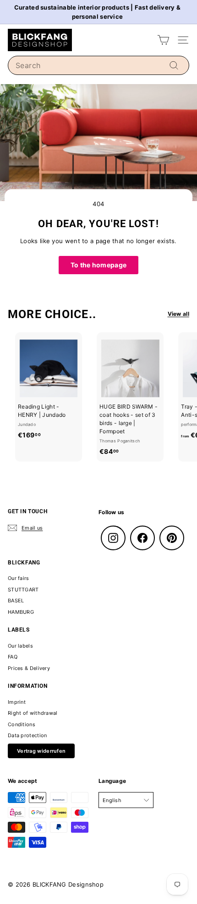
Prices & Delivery (29, 668)
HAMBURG (21, 612)
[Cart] (163, 40)
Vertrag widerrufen (41, 751)
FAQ (12, 657)
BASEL (16, 600)
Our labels (20, 646)
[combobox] (98, 65)
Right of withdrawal (33, 713)
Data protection (27, 735)
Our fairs (18, 578)
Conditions (21, 724)
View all (178, 313)
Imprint (17, 702)
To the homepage (99, 265)
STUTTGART (23, 589)
